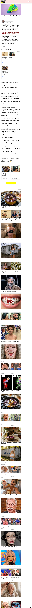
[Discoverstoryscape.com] (3, 1)
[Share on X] (6, 49)
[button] (25, 1)
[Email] (7, 49)
